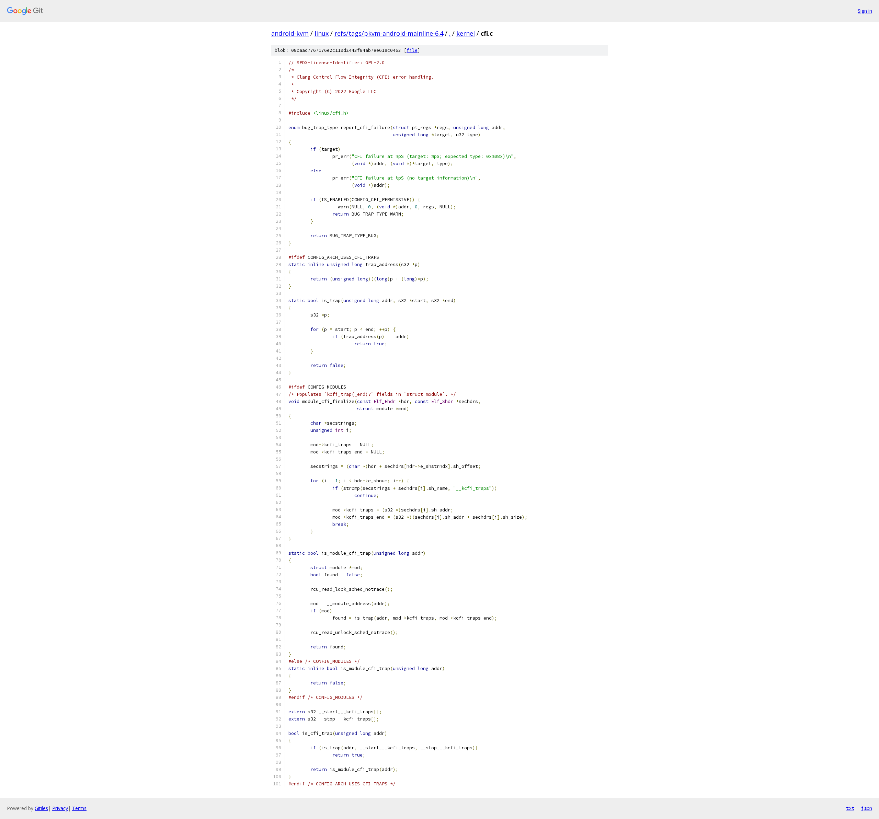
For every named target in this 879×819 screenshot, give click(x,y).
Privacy (60, 808)
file (412, 50)
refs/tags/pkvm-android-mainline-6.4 (388, 33)
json (866, 808)
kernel (465, 33)
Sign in (865, 11)
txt (850, 808)
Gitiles (41, 808)
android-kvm (290, 33)
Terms (79, 808)
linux (322, 33)
